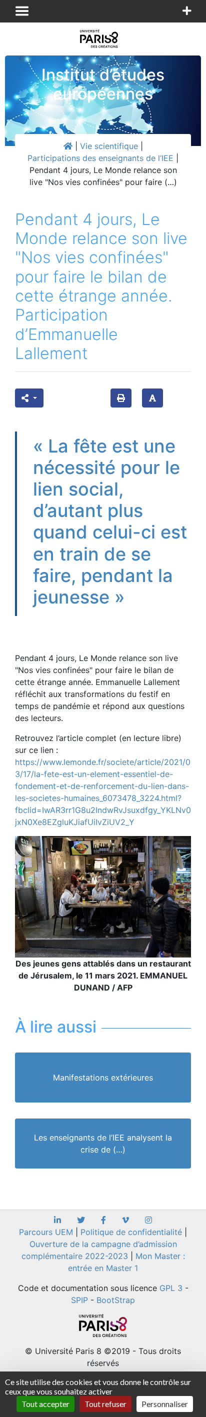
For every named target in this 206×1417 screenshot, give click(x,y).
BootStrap (115, 1300)
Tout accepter (46, 1403)
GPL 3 (171, 1288)
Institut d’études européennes (103, 84)
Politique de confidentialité (131, 1232)
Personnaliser (165, 1403)
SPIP (79, 1300)
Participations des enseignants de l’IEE (101, 158)
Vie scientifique (109, 146)
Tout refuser (105, 1403)
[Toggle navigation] (22, 11)
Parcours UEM (46, 1232)
